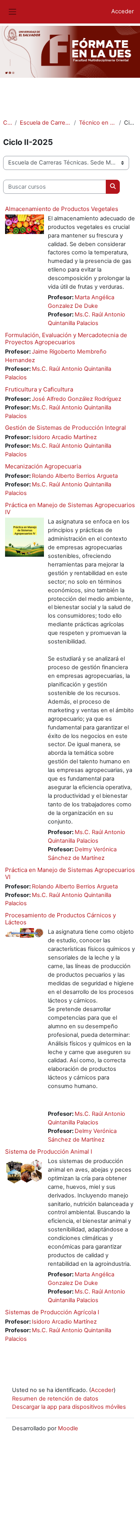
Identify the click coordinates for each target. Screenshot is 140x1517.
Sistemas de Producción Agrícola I (52, 1312)
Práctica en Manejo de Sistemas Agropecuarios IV (70, 508)
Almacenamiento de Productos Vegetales (61, 209)
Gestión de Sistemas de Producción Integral (65, 427)
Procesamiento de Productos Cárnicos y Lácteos (60, 918)
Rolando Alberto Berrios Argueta (75, 475)
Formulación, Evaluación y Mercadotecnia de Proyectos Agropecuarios (66, 338)
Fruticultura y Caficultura (39, 389)
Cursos (7, 122)
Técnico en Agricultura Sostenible (97, 122)
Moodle (68, 1428)
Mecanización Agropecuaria (43, 466)
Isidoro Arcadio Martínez (65, 437)
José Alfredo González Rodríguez (77, 398)
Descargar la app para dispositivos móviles (69, 1406)
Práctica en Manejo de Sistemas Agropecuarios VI (70, 873)
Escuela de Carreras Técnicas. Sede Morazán (45, 122)
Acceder (122, 11)
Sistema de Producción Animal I (48, 1151)
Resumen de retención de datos (55, 1398)
